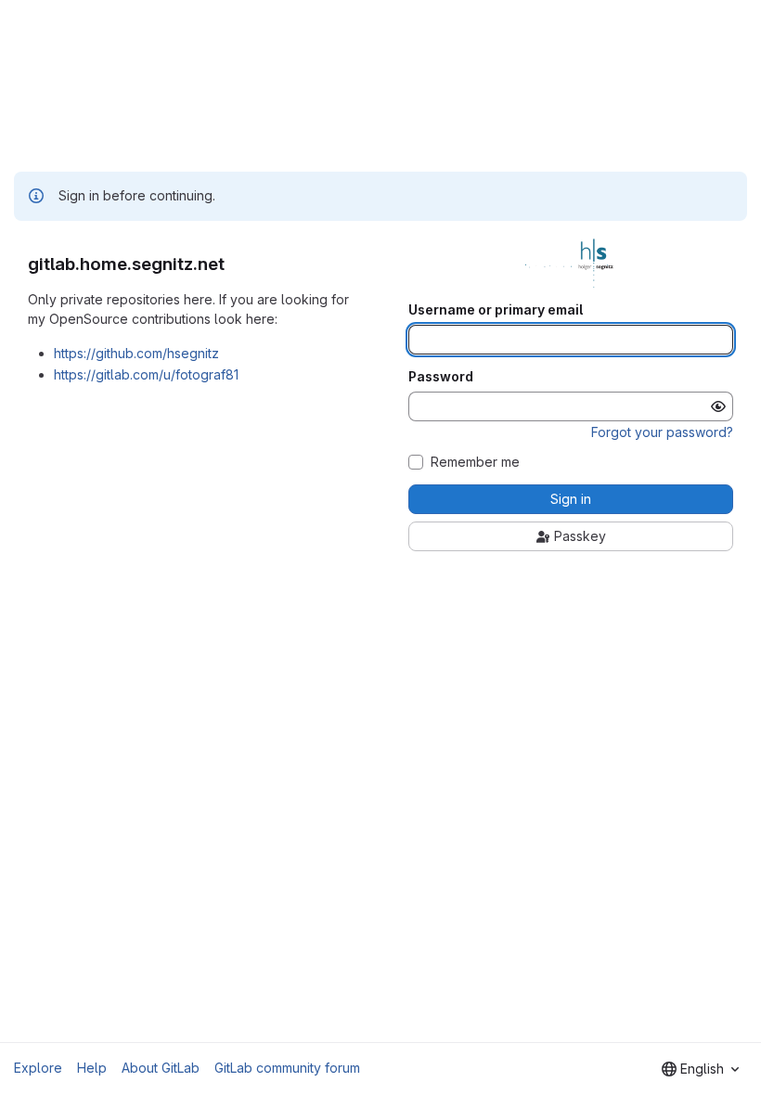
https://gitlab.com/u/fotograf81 (146, 374)
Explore (38, 1068)
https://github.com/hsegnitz (136, 353)
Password (440, 376)
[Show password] (718, 406)
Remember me (475, 462)
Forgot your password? (662, 432)
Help (92, 1068)
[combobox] (700, 1069)
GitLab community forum (287, 1068)
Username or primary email (495, 310)
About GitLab (161, 1068)
